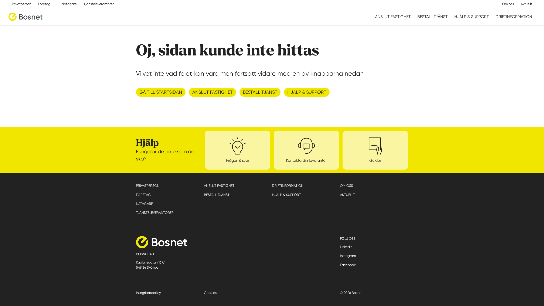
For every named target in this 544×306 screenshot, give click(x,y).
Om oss (508, 4)
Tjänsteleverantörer (99, 4)
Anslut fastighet (393, 16)
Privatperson (21, 4)
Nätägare (69, 4)
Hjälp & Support (471, 16)
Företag (44, 4)
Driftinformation (514, 16)
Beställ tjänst (432, 16)
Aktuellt (526, 4)
